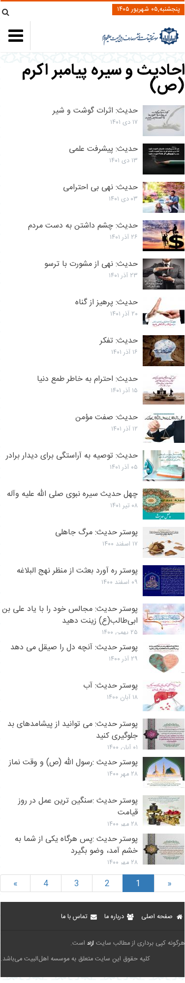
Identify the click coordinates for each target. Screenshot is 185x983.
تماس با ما (74, 917)
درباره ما (114, 917)
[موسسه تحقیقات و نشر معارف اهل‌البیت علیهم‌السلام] (140, 44)
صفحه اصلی (157, 917)
